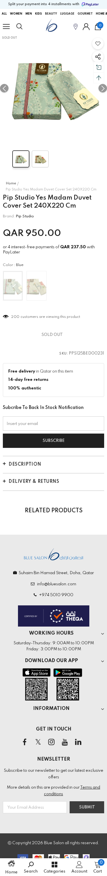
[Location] (75, 26)
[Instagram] (51, 742)
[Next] (102, 88)
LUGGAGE (67, 13)
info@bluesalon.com (55, 584)
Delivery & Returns (34, 481)
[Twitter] (38, 742)
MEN (28, 13)
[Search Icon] (24, 26)
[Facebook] (24, 742)
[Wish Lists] (98, 43)
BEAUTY (51, 13)
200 (15, 317)
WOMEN (16, 13)
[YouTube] (65, 742)
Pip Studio (25, 216)
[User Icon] (86, 26)
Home (11, 183)
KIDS (38, 13)
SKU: (63, 353)
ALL (4, 13)
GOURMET (85, 13)
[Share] (98, 56)
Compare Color (87, 133)
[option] (53, 88)
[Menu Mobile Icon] (6, 26)
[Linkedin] (78, 742)
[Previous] (4, 88)
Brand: (9, 216)
